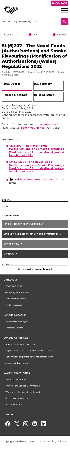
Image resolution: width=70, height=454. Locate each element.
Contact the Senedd (15, 329)
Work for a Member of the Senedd (22, 422)
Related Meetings (15, 95)
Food (5, 205)
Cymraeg (59, 3)
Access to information (16, 393)
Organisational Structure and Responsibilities (28, 380)
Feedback (59, 34)
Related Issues (44, 95)
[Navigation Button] (61, 10)
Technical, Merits (32, 127)
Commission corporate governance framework (29, 387)
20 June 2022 (49, 124)
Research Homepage (16, 351)
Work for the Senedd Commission (22, 416)
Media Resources (13, 335)
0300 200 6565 (13, 316)
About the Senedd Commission (21, 374)
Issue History (43, 83)
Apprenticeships (13, 434)
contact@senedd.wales (17, 322)
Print (33, 34)
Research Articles (14, 358)
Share (8, 34)
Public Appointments (16, 428)
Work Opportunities (15, 409)
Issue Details (11, 83)
